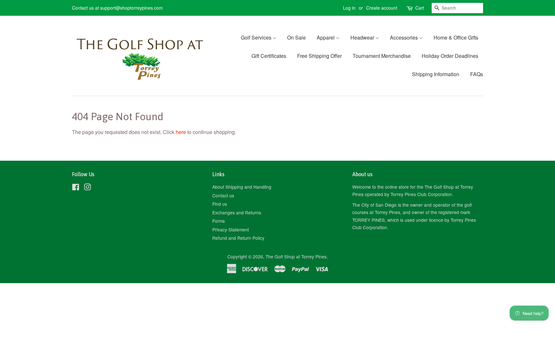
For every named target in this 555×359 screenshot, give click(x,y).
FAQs (476, 74)
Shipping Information (435, 74)
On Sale (296, 37)
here (181, 132)
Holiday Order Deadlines (450, 55)
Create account (381, 7)
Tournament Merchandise (382, 55)
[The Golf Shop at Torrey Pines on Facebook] (75, 188)
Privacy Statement (230, 229)
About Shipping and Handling (241, 187)
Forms (218, 221)
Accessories (404, 37)
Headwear (362, 37)
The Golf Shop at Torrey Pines (296, 256)
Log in (349, 7)
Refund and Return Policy (238, 238)
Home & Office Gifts (456, 37)
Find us (219, 204)
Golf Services (257, 37)
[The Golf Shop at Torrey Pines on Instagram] (87, 188)
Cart (419, 7)
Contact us (223, 195)
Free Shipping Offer (319, 55)
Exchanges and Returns (236, 212)
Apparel (326, 37)
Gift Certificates (268, 55)
